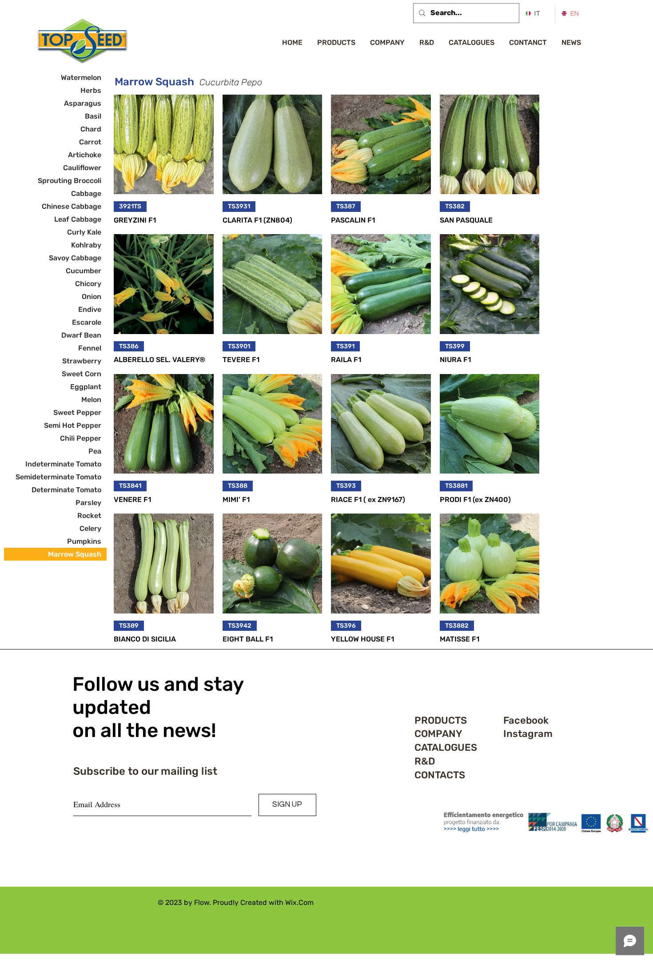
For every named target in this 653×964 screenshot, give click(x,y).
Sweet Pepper (77, 412)
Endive (89, 309)
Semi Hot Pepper (72, 425)
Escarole (86, 322)
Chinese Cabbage (71, 206)
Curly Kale (84, 232)
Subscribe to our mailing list (145, 771)
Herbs (90, 90)
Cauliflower (82, 167)
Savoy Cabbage (75, 258)
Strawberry (81, 361)
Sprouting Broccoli (69, 180)
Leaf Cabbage (77, 219)
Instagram (528, 734)
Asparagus (82, 103)
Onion (91, 296)
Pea (94, 451)
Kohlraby (86, 245)
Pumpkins (84, 541)
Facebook (526, 720)
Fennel (89, 348)
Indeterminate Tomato (63, 464)
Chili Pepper (80, 438)
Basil (93, 116)
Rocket (89, 515)
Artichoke (84, 155)
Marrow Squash (74, 554)
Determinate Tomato (66, 490)
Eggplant (85, 386)
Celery (90, 528)
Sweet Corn (81, 374)
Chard (90, 129)
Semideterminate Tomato (58, 477)
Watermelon (81, 77)
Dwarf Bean (81, 335)
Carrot (90, 142)
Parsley (88, 502)
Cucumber (83, 271)
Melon (91, 399)
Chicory (88, 283)
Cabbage (86, 193)
